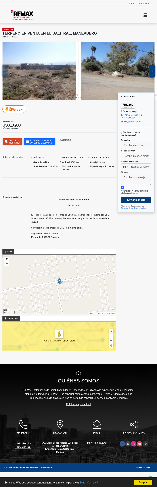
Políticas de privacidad (78, 404)
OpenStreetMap (109, 313)
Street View (15, 109)
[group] (39, 71)
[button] (76, 97)
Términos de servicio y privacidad (133, 208)
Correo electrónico (130, 150)
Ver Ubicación (51, 340)
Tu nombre (126, 140)
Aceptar (143, 482)
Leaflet (92, 313)
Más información (89, 482)
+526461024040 (131, 115)
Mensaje (125, 172)
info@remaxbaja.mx (133, 122)
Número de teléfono (130, 161)
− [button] (7, 263)
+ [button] (7, 259)
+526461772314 (128, 118)
